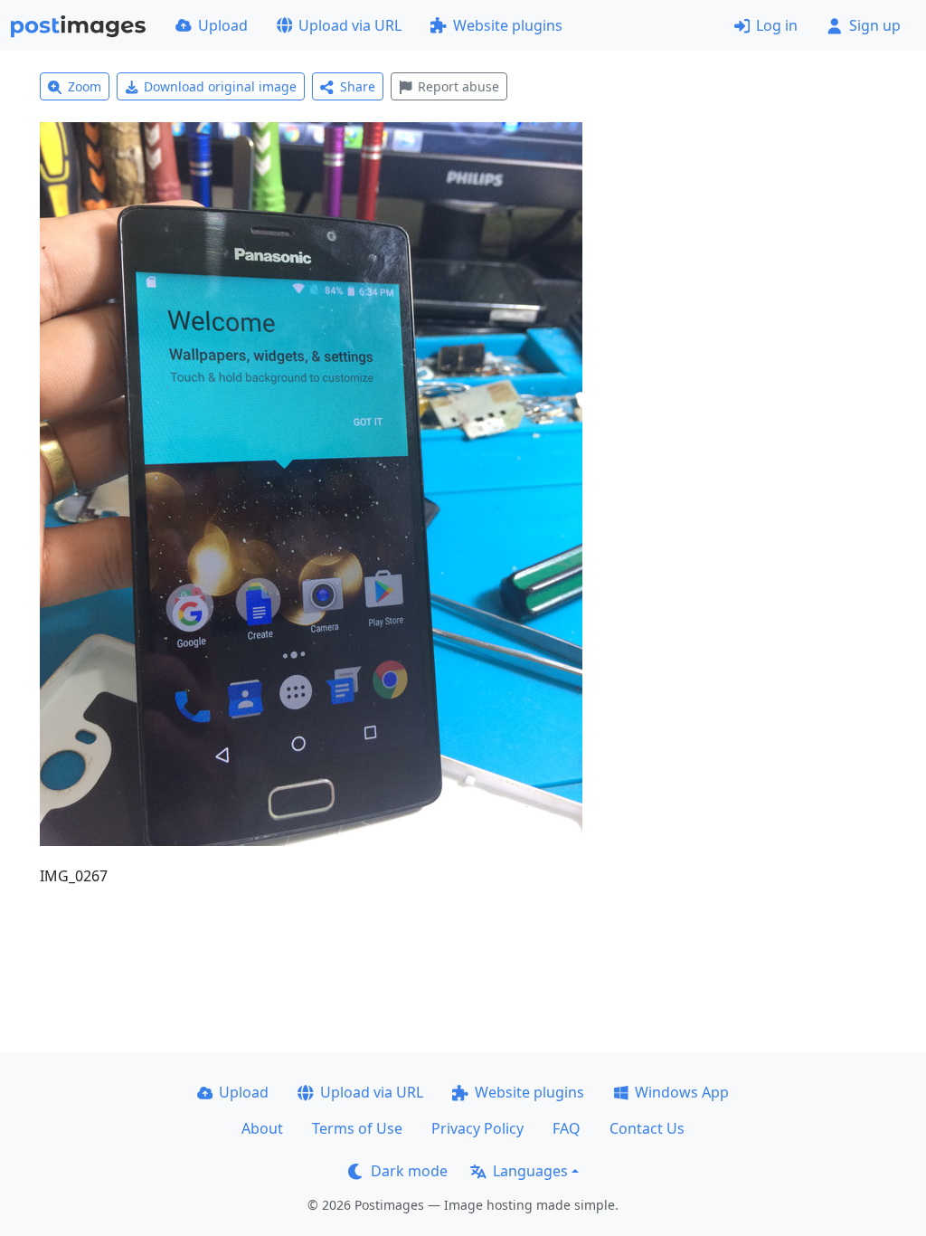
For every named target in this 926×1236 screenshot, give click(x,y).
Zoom (84, 86)
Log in (777, 25)
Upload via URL (350, 25)
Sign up (875, 25)
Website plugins (507, 25)
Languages (530, 1171)
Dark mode (409, 1171)
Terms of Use (357, 1128)
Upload (223, 25)
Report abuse (458, 86)
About (262, 1128)
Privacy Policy (477, 1128)
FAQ (567, 1128)
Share (357, 86)
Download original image (220, 86)
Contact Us (647, 1128)
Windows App (682, 1092)
